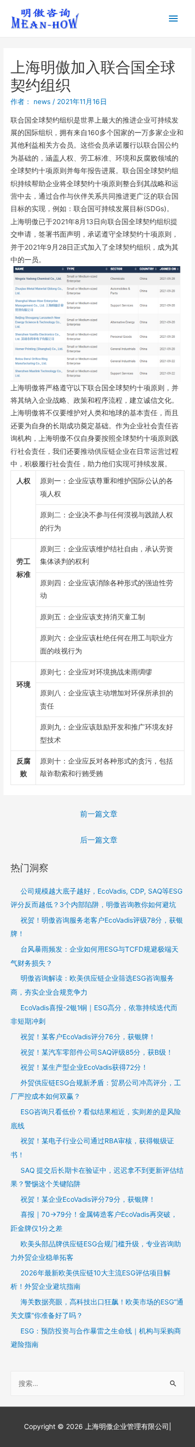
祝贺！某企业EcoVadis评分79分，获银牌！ (88, 1199)
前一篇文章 (99, 814)
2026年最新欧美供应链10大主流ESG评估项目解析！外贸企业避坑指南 (90, 1279)
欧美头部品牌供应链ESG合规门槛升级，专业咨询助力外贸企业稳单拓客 (95, 1250)
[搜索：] (97, 1383)
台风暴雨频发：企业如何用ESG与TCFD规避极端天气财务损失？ (94, 956)
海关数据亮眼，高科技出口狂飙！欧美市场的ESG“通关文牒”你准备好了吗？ (97, 1308)
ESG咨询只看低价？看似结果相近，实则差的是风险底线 (95, 1118)
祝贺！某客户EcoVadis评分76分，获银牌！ (88, 1037)
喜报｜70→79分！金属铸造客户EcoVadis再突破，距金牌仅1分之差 (94, 1221)
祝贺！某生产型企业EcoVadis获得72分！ (84, 1067)
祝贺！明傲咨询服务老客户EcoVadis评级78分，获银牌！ (96, 927)
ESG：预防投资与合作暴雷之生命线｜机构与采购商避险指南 (95, 1337)
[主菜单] (173, 19)
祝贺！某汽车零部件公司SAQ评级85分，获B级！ (96, 1052)
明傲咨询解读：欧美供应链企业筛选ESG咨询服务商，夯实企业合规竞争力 (92, 985)
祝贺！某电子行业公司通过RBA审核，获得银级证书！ (92, 1147)
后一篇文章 (99, 840)
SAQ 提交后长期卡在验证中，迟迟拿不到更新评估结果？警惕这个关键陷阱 (97, 1177)
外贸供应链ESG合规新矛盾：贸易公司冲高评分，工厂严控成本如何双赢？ (95, 1089)
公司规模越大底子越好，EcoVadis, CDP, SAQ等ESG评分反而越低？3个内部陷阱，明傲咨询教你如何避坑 (96, 898)
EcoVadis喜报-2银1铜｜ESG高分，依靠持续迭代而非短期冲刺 (94, 1014)
